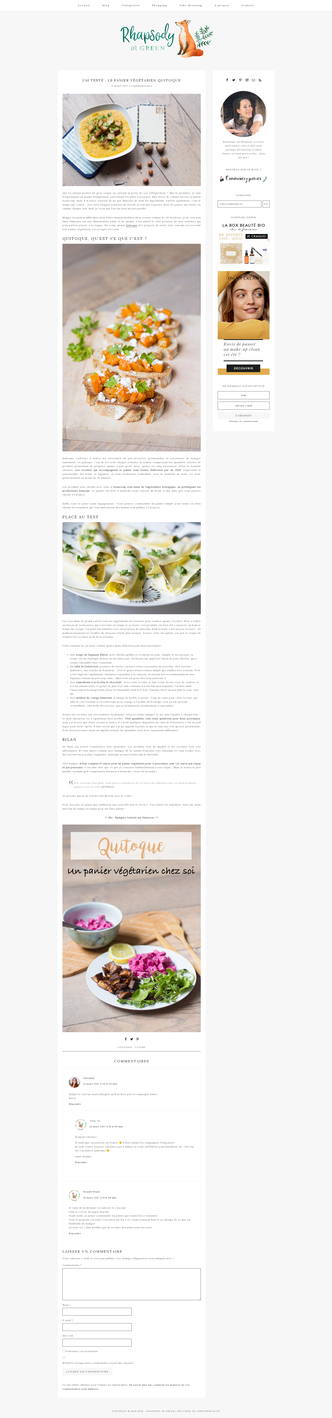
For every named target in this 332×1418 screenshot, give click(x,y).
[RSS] (260, 80)
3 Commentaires (140, 86)
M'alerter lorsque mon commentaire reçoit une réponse (98, 1362)
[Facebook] (227, 80)
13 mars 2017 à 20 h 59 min (100, 1083)
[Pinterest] (240, 80)
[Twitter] (234, 80)
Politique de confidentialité (243, 421)
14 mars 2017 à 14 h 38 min (99, 1197)
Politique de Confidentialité (198, 1411)
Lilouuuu (89, 1078)
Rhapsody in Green (169, 38)
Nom (66, 1304)
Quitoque (132, 225)
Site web (67, 1335)
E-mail (67, 1320)
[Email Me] (253, 80)
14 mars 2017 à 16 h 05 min (106, 1126)
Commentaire (72, 1265)
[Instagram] (247, 80)
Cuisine (140, 1047)
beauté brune (91, 1191)
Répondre (75, 1104)
